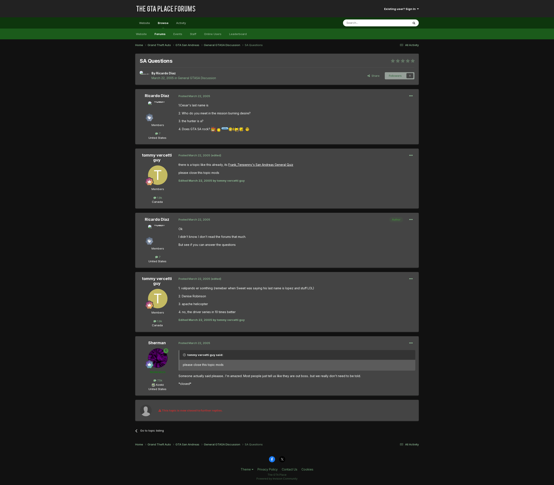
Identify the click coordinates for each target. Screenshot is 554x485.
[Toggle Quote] (185, 355)
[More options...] (411, 96)
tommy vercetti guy (157, 157)
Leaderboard (238, 34)
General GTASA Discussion (197, 78)
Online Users (212, 34)
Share (375, 75)
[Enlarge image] (213, 129)
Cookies (307, 469)
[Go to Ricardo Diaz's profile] (144, 75)
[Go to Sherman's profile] (157, 358)
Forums (160, 34)
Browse (163, 23)
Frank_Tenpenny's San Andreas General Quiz (260, 164)
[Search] (414, 22)
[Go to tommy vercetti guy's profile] (157, 175)
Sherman (157, 343)
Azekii (160, 384)
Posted (194, 96)
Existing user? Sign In (400, 9)
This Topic (396, 22)
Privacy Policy (268, 469)
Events (177, 34)
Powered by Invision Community (277, 478)
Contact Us (289, 469)
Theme (246, 469)
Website (144, 23)
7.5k (159, 380)
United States (157, 137)
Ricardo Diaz (166, 73)
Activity (181, 23)
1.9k (159, 197)
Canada (157, 201)
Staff (193, 34)
